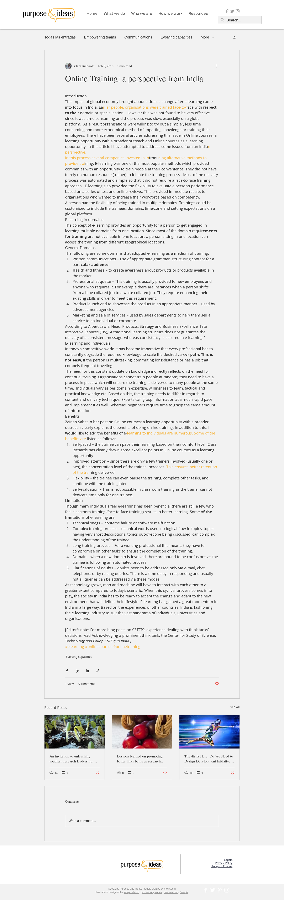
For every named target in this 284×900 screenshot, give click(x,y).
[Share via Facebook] (67, 671)
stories (158, 892)
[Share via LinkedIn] (87, 671)
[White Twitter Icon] (212, 890)
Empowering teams (100, 37)
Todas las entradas (60, 37)
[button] (234, 37)
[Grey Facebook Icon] (226, 11)
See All (235, 707)
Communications (138, 37)
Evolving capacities (176, 37)
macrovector (171, 892)
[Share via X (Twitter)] (77, 671)
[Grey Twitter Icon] (232, 11)
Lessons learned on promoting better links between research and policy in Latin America (140, 758)
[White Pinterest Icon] (219, 890)
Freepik (184, 892)
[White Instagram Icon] (226, 890)
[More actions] (216, 65)
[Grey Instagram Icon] (237, 11)
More (205, 37)
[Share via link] (98, 671)
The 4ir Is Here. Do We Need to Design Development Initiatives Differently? (208, 758)
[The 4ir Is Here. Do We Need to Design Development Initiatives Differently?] (209, 732)
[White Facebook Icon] (205, 890)
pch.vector (147, 892)
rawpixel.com (131, 892)
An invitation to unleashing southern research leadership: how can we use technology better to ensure (71, 758)
